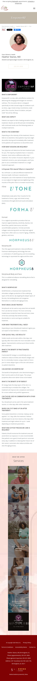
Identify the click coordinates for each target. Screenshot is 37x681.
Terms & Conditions (7, 647)
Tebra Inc (18, 642)
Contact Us (32, 647)
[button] (34, 8)
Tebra (26, 674)
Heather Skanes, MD (21, 26)
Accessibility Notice (21, 647)
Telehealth (15, 1)
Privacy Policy (27, 642)
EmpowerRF (12, 28)
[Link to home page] (15, 8)
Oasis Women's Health (8, 26)
